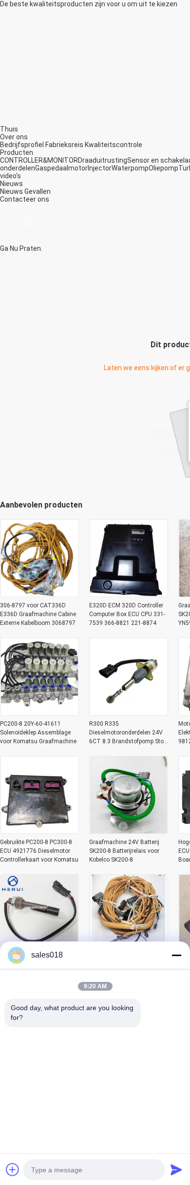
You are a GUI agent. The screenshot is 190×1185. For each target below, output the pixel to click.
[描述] (29, 222)
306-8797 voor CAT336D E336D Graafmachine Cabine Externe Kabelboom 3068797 (38, 614)
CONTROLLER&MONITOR (39, 160)
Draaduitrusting (102, 160)
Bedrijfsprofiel (22, 145)
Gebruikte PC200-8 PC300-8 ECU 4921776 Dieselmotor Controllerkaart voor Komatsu (39, 851)
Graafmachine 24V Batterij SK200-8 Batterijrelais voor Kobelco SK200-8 (124, 851)
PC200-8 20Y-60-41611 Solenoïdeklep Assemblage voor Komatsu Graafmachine (38, 732)
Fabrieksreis (64, 145)
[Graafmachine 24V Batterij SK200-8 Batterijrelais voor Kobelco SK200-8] (129, 831)
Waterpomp (130, 168)
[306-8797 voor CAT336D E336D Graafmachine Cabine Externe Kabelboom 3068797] (39, 594)
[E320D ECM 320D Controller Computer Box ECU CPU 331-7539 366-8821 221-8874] (129, 594)
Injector (100, 168)
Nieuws (11, 191)
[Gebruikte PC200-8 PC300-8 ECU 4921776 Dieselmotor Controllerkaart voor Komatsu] (39, 831)
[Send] (176, 1169)
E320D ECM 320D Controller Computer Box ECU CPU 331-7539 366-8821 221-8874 (127, 614)
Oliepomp (163, 168)
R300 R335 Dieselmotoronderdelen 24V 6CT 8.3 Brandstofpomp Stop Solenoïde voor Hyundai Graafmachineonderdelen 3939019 (128, 733)
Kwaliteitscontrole (113, 145)
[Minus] (176, 955)
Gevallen (37, 191)
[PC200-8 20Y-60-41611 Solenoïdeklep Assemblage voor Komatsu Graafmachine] (39, 712)
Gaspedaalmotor (61, 168)
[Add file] (12, 1169)
